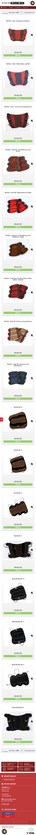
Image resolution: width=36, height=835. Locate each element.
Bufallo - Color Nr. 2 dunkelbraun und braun (18, 150)
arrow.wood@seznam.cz (9, 799)
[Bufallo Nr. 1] (18, 549)
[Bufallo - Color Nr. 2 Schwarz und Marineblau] (18, 378)
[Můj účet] (19, 3)
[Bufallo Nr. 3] (18, 464)
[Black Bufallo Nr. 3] (18, 635)
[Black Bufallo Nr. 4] (18, 592)
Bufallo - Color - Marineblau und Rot (18, 64)
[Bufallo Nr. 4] (18, 421)
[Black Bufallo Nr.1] (18, 721)
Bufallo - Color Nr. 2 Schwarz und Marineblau (18, 365)
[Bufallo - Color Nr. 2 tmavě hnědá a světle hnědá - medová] (18, 292)
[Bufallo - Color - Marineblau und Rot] (18, 77)
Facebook (8, 813)
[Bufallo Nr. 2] (18, 507)
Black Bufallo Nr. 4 (18, 579)
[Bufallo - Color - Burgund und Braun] (18, 34)
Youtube (8, 816)
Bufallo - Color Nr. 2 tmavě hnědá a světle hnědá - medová (18, 279)
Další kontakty (5, 804)
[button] (22, 3)
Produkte (11, 7)
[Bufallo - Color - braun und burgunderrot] (18, 120)
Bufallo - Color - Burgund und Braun (18, 21)
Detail (19, 55)
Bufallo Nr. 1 (18, 536)
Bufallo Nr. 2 (18, 493)
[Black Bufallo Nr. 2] (18, 678)
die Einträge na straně (30, 12)
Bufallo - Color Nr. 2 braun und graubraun (18, 321)
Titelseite (32, 3)
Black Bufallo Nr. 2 (18, 665)
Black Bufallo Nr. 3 (18, 622)
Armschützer (18, 7)
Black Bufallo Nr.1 (18, 708)
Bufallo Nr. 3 (18, 450)
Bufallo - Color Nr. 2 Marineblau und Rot (18, 193)
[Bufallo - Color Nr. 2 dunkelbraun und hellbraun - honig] (18, 249)
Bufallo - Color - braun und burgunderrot (18, 107)
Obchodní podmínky (9, 779)
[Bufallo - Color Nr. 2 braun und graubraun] (18, 335)
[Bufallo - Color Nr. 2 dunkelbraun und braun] (18, 163)
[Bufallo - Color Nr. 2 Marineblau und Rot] (18, 206)
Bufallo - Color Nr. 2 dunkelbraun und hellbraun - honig (18, 236)
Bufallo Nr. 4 (18, 407)
